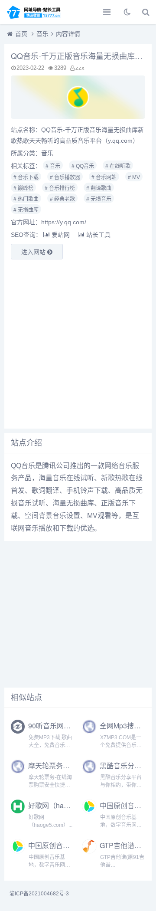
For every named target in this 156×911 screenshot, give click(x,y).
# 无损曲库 (26, 210)
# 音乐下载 (26, 177)
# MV (134, 177)
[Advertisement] (78, 344)
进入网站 (34, 252)
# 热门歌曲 (26, 199)
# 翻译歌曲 (98, 188)
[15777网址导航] (36, 12)
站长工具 (98, 234)
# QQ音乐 (83, 166)
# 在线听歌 (117, 166)
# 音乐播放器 (65, 177)
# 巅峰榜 (23, 188)
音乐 (42, 33)
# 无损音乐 (98, 199)
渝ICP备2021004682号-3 (39, 894)
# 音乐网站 (104, 177)
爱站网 (61, 234)
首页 (21, 33)
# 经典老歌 (62, 199)
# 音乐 (53, 166)
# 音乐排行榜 (60, 188)
